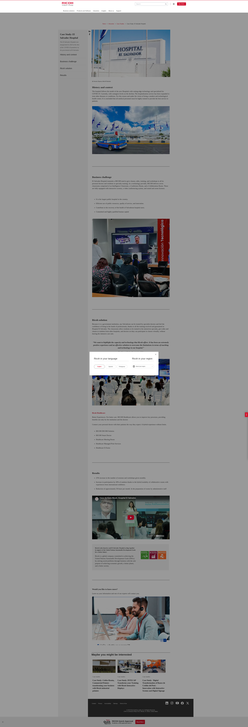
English (99, 366)
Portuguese (122, 366)
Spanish (110, 366)
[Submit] (166, 4)
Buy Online (181, 4)
